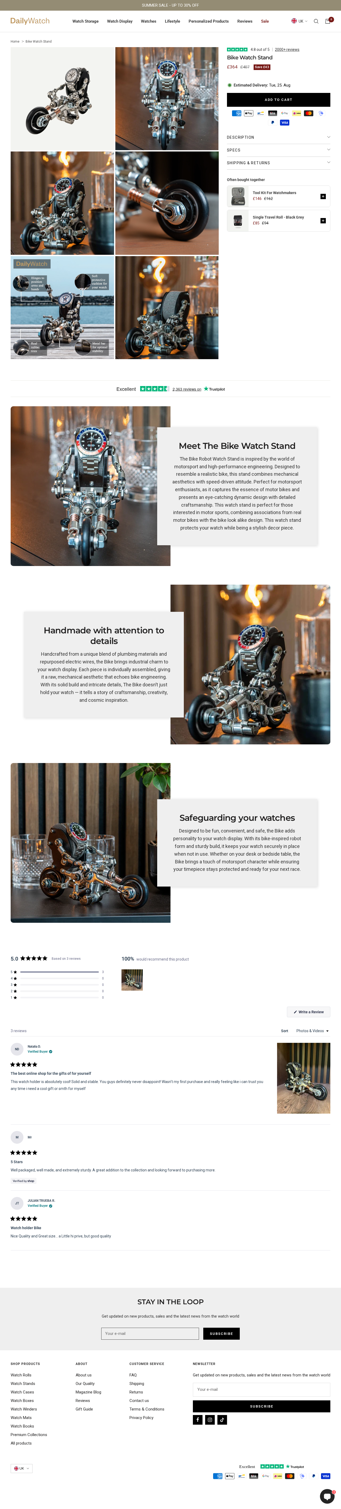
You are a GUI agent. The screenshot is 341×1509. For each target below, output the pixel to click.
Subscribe (261, 1406)
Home (15, 41)
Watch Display (119, 21)
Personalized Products (209, 21)
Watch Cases (22, 1392)
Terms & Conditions (146, 1409)
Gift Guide (84, 1409)
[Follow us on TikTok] (222, 1420)
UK (301, 21)
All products (21, 1443)
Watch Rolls (21, 1375)
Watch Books (22, 1426)
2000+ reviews (287, 49)
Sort (285, 1031)
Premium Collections (29, 1434)
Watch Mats (21, 1417)
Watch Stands (23, 1383)
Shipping (136, 1383)
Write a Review (314, 1013)
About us (84, 1375)
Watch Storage (85, 21)
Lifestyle (172, 21)
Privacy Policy (141, 1417)
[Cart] (327, 21)
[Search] (316, 21)
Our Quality (85, 1383)
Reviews (245, 21)
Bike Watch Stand (39, 41)
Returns (136, 1392)
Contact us (139, 1400)
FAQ (133, 1375)
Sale (265, 21)
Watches (148, 21)
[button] (323, 196)
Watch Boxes (22, 1400)
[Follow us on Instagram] (210, 1420)
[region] (132, 980)
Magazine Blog (88, 1392)
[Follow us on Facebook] (197, 1420)
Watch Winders (24, 1409)
